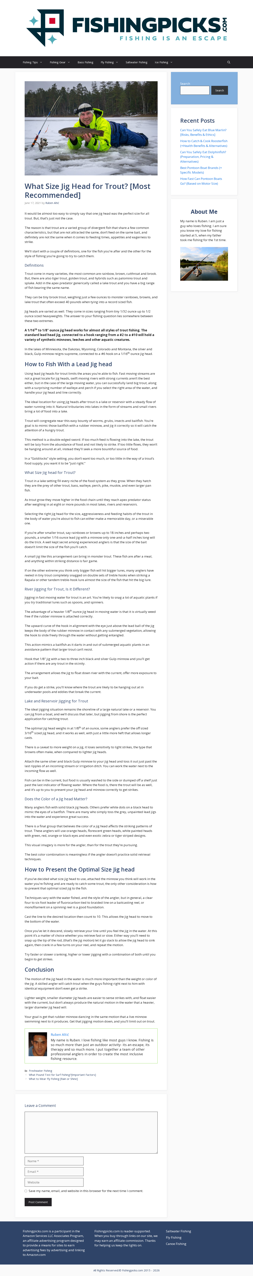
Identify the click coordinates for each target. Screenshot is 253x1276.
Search (185, 83)
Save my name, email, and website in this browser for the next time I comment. (86, 1191)
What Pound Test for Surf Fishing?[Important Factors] (62, 1075)
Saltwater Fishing (136, 62)
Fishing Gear (58, 62)
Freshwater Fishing (40, 1070)
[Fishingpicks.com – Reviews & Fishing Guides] (126, 28)
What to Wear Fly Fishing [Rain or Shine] (53, 1079)
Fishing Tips (30, 62)
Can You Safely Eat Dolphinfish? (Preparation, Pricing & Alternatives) (203, 157)
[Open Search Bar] (229, 62)
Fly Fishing (107, 62)
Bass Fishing (85, 62)
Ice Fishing (161, 62)
